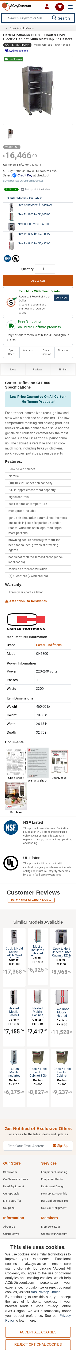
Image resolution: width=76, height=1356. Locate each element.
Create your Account (54, 1233)
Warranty (28, 350)
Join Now (61, 297)
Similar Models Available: (24, 198)
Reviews (37, 369)
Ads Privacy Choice (45, 1292)
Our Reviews (11, 1233)
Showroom (10, 1172)
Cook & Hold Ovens (22, 28)
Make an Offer (12, 1200)
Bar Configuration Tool (55, 1200)
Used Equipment (13, 1186)
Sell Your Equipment (53, 1207)
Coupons (9, 1207)
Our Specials (11, 1193)
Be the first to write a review (31, 900)
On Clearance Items (15, 1179)
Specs (13, 369)
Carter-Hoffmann (17, 44)
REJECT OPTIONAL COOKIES (38, 1344)
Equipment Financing (54, 1172)
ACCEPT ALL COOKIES (38, 1332)
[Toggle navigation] (70, 7)
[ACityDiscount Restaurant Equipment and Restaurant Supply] (16, 6)
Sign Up (62, 1146)
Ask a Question (46, 352)
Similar (63, 369)
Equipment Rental (52, 1179)
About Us (9, 1226)
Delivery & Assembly (54, 1193)
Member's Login (51, 1226)
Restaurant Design (52, 1186)
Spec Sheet (11, 352)
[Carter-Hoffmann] (26, 621)
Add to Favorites (18, 50)
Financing (63, 350)
